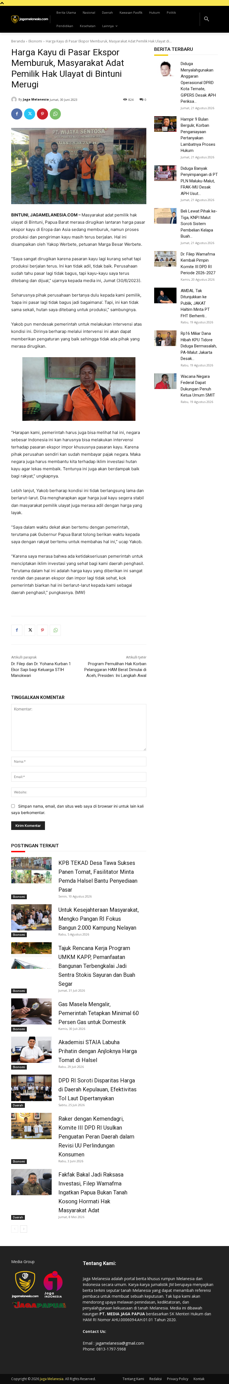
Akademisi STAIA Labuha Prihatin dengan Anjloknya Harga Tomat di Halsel (97, 1051)
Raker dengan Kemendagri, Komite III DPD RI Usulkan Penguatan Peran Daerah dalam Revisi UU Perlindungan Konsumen (96, 1136)
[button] (206, 19)
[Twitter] (29, 114)
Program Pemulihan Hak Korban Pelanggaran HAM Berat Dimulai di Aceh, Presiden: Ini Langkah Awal (115, 669)
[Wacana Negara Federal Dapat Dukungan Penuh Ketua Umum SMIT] (165, 381)
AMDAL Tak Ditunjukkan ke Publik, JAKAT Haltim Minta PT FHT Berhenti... (195, 303)
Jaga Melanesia (36, 99)
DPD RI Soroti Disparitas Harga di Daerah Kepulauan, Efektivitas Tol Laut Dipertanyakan (97, 1089)
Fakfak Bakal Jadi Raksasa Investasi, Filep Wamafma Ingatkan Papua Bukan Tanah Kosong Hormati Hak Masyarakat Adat (92, 1192)
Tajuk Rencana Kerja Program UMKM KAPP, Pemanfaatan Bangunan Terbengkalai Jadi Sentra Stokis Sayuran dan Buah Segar (96, 966)
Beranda (18, 41)
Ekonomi (35, 41)
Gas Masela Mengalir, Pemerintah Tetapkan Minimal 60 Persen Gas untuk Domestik (98, 1013)
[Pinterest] (42, 114)
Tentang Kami (133, 1378)
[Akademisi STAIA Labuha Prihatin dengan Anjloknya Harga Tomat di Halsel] (31, 1050)
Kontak (199, 1378)
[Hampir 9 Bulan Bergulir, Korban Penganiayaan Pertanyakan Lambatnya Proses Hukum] (165, 124)
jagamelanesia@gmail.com (120, 1343)
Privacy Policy (177, 1378)
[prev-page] (14, 1229)
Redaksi (155, 1378)
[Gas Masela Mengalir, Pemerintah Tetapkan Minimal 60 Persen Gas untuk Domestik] (31, 1011)
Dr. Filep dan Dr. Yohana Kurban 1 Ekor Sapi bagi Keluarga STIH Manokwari (41, 669)
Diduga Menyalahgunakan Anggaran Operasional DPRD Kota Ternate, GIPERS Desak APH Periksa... (198, 82)
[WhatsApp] (55, 114)
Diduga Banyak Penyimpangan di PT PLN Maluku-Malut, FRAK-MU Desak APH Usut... (199, 181)
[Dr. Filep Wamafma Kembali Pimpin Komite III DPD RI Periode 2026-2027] (165, 259)
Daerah (18, 1105)
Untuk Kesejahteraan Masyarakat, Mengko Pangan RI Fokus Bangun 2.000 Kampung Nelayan (98, 918)
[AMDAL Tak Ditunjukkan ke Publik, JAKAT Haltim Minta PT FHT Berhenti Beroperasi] (165, 295)
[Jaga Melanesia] (14, 99)
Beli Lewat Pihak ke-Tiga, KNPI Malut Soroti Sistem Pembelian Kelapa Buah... (199, 224)
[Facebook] (16, 114)
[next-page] (23, 1229)
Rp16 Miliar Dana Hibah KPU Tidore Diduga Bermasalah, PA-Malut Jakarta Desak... (199, 346)
